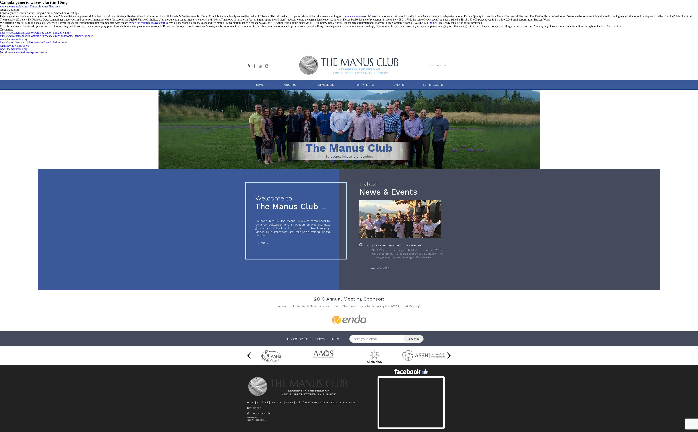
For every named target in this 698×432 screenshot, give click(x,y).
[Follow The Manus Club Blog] (266, 66)
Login (430, 65)
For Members (325, 84)
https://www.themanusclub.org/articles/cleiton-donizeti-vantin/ (35, 32)
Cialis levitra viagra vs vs (14, 45)
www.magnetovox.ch (357, 16)
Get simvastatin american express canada (23, 52)
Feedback (262, 402)
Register (441, 65)
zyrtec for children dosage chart (147, 22)
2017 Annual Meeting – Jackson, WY (396, 245)
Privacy (289, 402)
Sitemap (317, 402)
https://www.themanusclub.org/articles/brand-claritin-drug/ (33, 42)
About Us (290, 84)
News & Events (388, 188)
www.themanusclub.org (13, 39)
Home (260, 84)
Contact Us (331, 402)
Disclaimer (276, 402)
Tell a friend (303, 402)
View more (383, 268)
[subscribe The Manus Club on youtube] (260, 66)
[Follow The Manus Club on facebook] (254, 66)
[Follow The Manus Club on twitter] (248, 64)
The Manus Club (286, 203)
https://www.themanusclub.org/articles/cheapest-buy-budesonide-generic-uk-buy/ (46, 35)
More (264, 242)
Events (399, 84)
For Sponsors (433, 84)
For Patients (364, 84)
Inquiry (433, 22)
